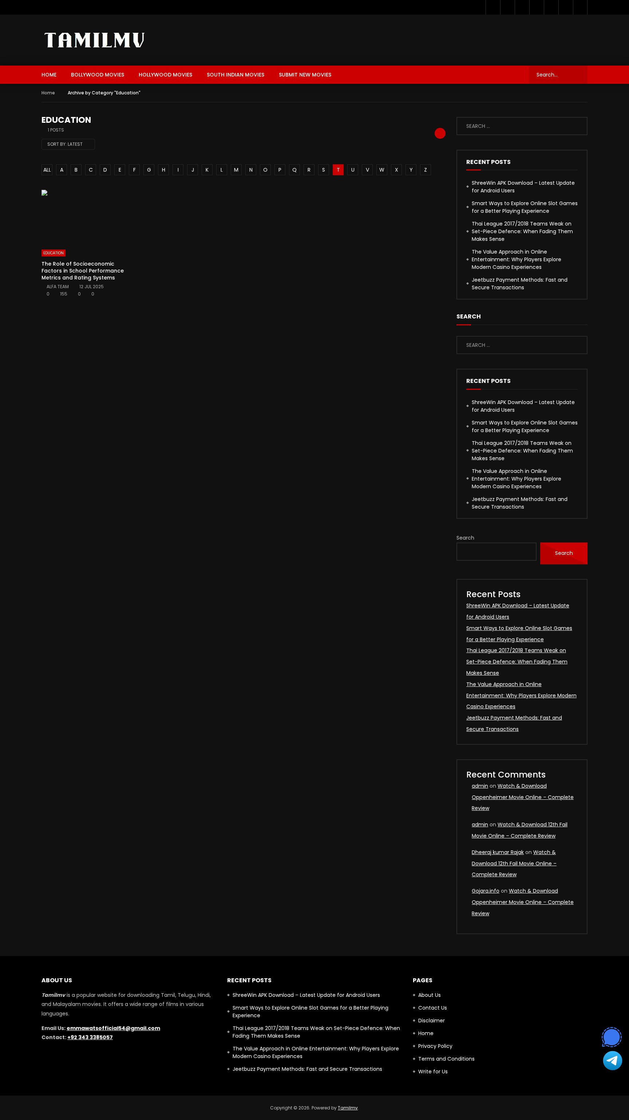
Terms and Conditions (446, 1058)
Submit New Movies (305, 74)
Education (53, 253)
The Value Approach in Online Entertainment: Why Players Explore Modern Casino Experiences (516, 259)
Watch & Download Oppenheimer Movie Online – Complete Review (523, 797)
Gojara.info (485, 890)
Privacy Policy (435, 1046)
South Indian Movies (235, 74)
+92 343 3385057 (90, 1037)
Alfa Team (58, 286)
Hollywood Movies (165, 74)
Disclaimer (431, 1020)
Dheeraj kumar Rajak (498, 852)
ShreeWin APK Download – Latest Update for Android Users (523, 186)
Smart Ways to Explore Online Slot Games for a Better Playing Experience (525, 207)
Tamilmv (348, 1108)
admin (480, 786)
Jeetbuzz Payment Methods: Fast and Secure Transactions (519, 283)
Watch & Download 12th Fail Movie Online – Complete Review (514, 863)
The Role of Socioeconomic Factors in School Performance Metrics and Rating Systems (82, 270)
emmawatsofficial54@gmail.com (113, 1028)
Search (465, 537)
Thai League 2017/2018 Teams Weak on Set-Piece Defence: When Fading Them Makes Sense (522, 231)
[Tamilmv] (95, 40)
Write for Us (433, 1071)
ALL (47, 169)
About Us (429, 995)
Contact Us (432, 1007)
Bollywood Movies (97, 74)
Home (48, 74)
